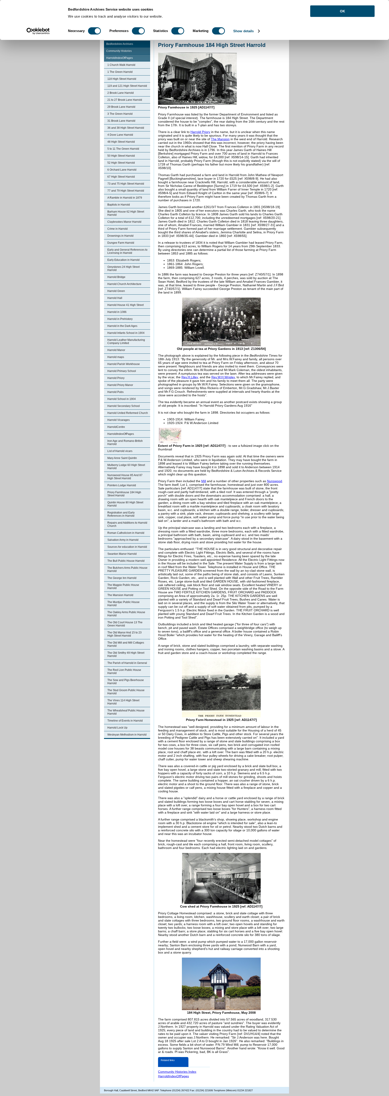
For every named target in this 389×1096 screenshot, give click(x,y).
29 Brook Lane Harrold (121, 106)
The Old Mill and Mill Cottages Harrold (125, 644)
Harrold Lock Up (117, 727)
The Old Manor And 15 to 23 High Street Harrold (124, 634)
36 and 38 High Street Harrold (125, 127)
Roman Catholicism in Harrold (125, 532)
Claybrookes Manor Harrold (124, 221)
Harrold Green (116, 291)
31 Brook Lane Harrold (121, 120)
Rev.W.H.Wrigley (223, 377)
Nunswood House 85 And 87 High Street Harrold (124, 477)
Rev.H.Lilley (189, 377)
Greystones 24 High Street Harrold (123, 268)
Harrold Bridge (116, 277)
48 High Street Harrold (121, 141)
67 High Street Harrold (121, 176)
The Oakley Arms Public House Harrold (126, 614)
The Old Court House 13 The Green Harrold (124, 624)
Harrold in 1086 (117, 312)
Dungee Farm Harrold (120, 242)
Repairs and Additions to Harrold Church (127, 524)
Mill (203, 481)
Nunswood (274, 481)
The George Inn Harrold (121, 578)
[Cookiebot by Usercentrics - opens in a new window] (38, 31)
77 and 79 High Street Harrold (125, 190)
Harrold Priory (115, 378)
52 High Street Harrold (121, 162)
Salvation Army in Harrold (122, 539)
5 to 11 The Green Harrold (123, 148)
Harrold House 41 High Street (125, 305)
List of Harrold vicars (119, 451)
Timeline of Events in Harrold (125, 720)
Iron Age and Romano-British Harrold (125, 442)
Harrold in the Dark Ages (122, 326)
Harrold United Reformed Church (127, 413)
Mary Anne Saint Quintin (122, 458)
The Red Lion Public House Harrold (124, 671)
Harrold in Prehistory (120, 319)
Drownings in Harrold (120, 235)
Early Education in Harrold (123, 259)
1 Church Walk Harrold (121, 64)
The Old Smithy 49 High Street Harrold (125, 654)
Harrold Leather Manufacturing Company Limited (126, 341)
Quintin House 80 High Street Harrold (125, 504)
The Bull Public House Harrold (126, 560)
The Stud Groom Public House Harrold (126, 692)
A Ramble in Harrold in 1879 (124, 197)
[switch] (138, 30)
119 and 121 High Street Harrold (127, 85)
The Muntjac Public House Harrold (123, 604)
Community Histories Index (177, 1071)
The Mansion (220, 139)
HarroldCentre (116, 427)
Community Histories (119, 51)
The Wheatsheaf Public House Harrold (126, 712)
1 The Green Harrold (120, 71)
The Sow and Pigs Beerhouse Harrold (125, 682)
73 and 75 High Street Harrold (125, 183)
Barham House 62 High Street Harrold (125, 213)
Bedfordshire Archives (119, 44)
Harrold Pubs (115, 392)
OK (342, 11)
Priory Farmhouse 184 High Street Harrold (124, 494)
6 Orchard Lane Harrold (121, 169)
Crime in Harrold (117, 228)
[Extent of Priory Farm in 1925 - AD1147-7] (170, 442)
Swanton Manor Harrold (122, 553)
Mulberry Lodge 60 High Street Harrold (126, 466)
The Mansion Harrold (120, 595)
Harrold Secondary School (123, 406)
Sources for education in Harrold (127, 546)
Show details (243, 31)
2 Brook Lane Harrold (120, 92)
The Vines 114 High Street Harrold (123, 702)
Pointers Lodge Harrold (121, 485)
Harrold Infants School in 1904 (126, 333)
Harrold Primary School (121, 371)
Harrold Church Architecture (124, 284)
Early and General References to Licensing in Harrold (127, 251)
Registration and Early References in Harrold (121, 514)
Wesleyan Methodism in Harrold (127, 734)
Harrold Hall (114, 298)
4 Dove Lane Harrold (120, 134)
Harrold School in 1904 (121, 399)
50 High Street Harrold (121, 155)
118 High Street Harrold (121, 78)
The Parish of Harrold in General (127, 663)
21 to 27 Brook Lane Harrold (124, 99)
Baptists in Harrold (118, 204)
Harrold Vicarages (118, 420)
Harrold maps (115, 357)
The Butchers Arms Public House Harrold (127, 569)
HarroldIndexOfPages (119, 58)
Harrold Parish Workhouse (123, 364)
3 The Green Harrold (120, 113)
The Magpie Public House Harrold (123, 586)
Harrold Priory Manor (120, 385)
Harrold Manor (116, 350)
